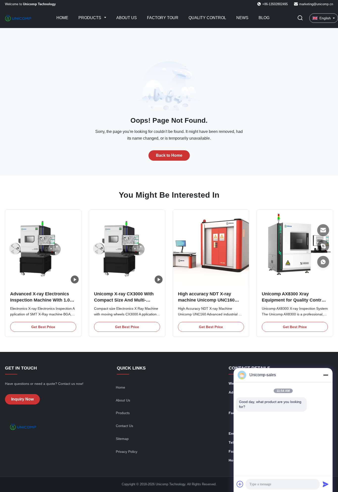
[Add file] (240, 484)
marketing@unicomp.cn (316, 4)
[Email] (323, 230)
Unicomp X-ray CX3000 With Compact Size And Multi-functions (124, 300)
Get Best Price (43, 327)
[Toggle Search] (300, 18)
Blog (264, 18)
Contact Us (124, 426)
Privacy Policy (126, 452)
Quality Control (207, 18)
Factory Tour (162, 18)
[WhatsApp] (323, 262)
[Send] (326, 484)
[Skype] (323, 246)
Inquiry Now (22, 399)
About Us (126, 18)
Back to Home (169, 155)
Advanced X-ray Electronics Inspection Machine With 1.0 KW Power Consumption (40, 300)
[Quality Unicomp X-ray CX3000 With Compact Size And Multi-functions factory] (127, 248)
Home (62, 18)
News (242, 18)
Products (90, 18)
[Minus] (326, 375)
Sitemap (122, 439)
